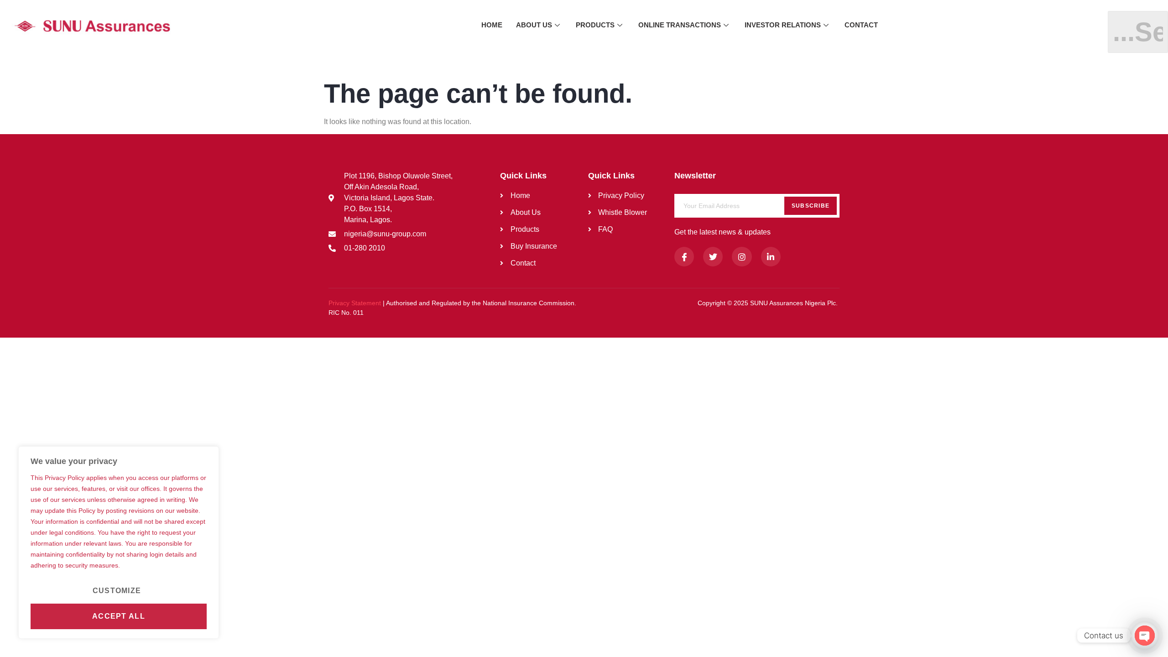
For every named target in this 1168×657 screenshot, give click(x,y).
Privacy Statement (354, 303)
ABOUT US (534, 25)
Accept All (118, 616)
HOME (491, 25)
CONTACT (861, 25)
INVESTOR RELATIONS (783, 25)
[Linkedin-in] (771, 256)
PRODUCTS (595, 25)
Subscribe (811, 206)
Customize (117, 590)
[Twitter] (713, 256)
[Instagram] (741, 256)
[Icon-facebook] (684, 256)
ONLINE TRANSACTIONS (679, 25)
